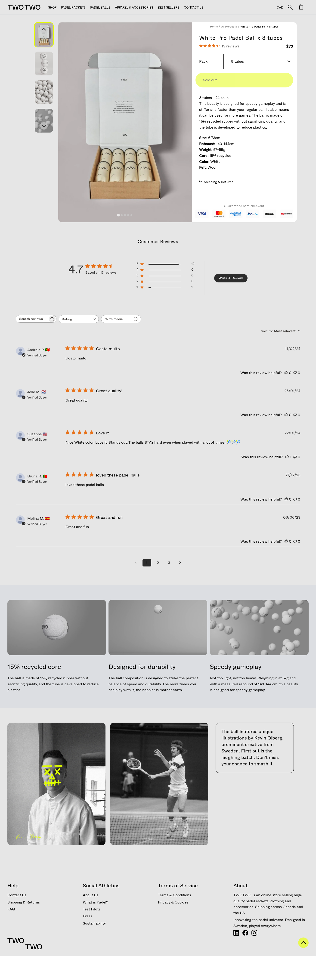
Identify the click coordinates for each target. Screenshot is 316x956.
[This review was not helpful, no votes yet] (295, 372)
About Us (90, 895)
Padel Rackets (73, 7)
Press (87, 916)
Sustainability (94, 923)
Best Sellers (168, 7)
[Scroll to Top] (303, 946)
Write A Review (231, 278)
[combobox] (79, 319)
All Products (229, 27)
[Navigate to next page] (180, 562)
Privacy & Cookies (173, 902)
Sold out (210, 80)
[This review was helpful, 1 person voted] (287, 457)
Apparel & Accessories (134, 7)
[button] (44, 34)
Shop (52, 7)
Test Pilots (91, 909)
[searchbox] (32, 318)
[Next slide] (44, 126)
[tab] (118, 215)
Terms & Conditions (174, 895)
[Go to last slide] (44, 29)
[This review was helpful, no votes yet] (286, 372)
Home (214, 27)
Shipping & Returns (23, 902)
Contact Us (193, 7)
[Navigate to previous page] (135, 562)
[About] (236, 934)
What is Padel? (95, 902)
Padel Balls (100, 7)
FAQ (11, 909)
